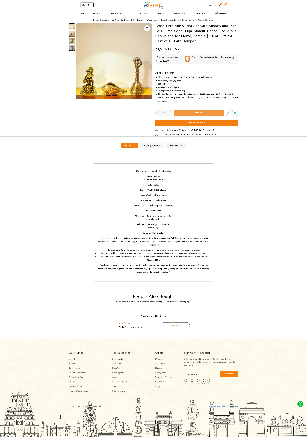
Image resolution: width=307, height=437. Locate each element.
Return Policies (176, 145)
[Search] (210, 5)
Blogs (157, 386)
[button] (228, 113)
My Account (160, 359)
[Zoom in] (147, 28)
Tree (114, 386)
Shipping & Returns (152, 145)
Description (129, 145)
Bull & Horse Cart (76, 377)
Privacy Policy (160, 372)
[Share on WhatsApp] (235, 113)
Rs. (163, 60)
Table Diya (116, 363)
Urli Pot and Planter (77, 372)
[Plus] (169, 113)
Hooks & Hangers (119, 381)
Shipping (158, 368)
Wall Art (72, 381)
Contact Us (159, 381)
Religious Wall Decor (120, 391)
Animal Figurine (118, 372)
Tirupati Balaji (74, 368)
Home (95, 20)
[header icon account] (215, 5)
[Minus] (158, 113)
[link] (96, 13)
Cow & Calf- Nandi (77, 386)
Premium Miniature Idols (78, 391)
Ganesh (72, 359)
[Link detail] (186, 381)
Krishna (72, 363)
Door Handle (117, 359)
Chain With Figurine (120, 368)
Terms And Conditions (164, 377)
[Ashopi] (153, 5)
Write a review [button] (175, 325)
